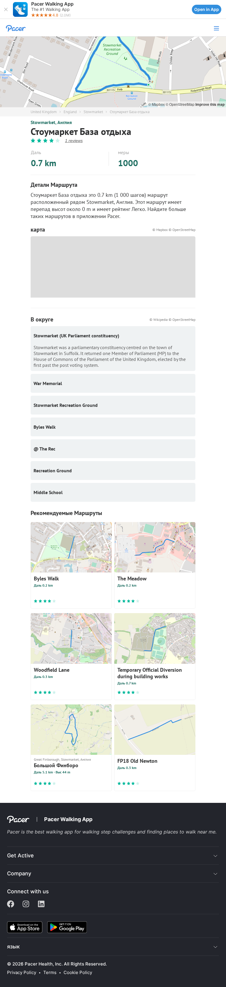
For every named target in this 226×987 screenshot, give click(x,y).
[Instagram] (25, 904)
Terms (49, 972)
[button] (5, 9)
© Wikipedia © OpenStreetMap (172, 319)
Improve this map (210, 104)
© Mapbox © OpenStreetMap (173, 229)
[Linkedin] (41, 904)
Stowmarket (93, 111)
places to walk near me (189, 832)
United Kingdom (44, 111)
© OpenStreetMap (180, 104)
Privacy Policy (21, 972)
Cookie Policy (78, 972)
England (70, 111)
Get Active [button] (20, 855)
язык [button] (13, 946)
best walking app (54, 832)
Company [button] (19, 873)
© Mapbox (157, 104)
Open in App (206, 9)
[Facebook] (10, 904)
